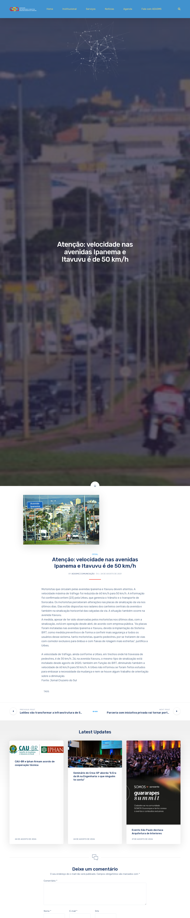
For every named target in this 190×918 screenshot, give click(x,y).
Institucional (69, 9)
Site (97, 911)
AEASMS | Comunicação (83, 574)
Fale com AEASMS (152, 9)
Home (50, 9)
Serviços (90, 9)
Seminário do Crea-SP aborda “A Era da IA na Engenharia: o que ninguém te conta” (94, 776)
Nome (47, 911)
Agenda (127, 9)
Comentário (50, 880)
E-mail (73, 911)
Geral (95, 554)
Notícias (109, 9)
